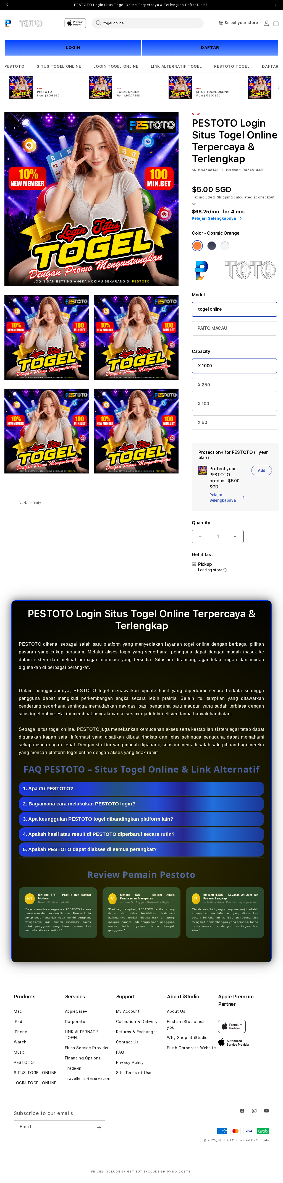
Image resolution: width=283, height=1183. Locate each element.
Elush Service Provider (87, 1048)
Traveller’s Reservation (88, 1078)
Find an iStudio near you (186, 1024)
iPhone (20, 1032)
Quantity (201, 522)
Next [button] (276, 5)
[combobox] (148, 23)
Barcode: (234, 170)
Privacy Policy (130, 1062)
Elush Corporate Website (191, 1048)
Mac (18, 1011)
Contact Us (127, 1042)
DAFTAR (210, 47)
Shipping (225, 197)
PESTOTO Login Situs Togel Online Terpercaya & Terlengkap (141, 5)
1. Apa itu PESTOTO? (48, 788)
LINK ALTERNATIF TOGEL (176, 66)
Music (19, 1052)
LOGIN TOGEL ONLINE (115, 66)
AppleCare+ (76, 1011)
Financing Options (83, 1058)
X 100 (203, 403)
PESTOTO (14, 66)
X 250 (204, 385)
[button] (14, 66)
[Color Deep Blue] (211, 245)
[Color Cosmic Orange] (197, 245)
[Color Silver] (225, 245)
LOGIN (73, 47)
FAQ (120, 1052)
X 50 (202, 422)
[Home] (23, 23)
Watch (20, 1042)
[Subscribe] (99, 1127)
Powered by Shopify (252, 1140)
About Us (176, 1011)
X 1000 (205, 365)
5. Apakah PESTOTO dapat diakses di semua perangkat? (90, 849)
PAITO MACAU (212, 328)
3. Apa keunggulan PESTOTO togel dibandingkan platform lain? (98, 819)
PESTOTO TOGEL (232, 66)
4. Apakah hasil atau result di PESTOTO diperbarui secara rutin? (99, 834)
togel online (210, 309)
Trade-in (73, 1068)
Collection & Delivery (137, 1021)
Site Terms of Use (133, 1073)
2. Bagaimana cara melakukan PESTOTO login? (79, 804)
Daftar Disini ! (197, 5)
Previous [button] (7, 5)
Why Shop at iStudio (187, 1037)
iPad (18, 1021)
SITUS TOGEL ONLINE (59, 66)
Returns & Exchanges (137, 1032)
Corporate (75, 1021)
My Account (128, 1011)
